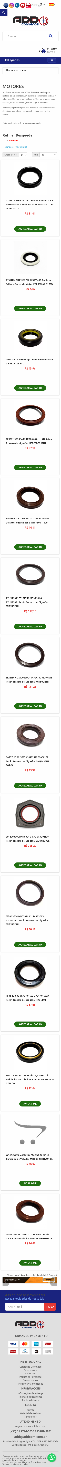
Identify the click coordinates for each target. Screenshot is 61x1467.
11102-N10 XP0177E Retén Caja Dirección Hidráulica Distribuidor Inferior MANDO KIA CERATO (30, 1079)
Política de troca (30, 1400)
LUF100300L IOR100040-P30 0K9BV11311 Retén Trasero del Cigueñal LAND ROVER (27, 839)
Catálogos (36, 5)
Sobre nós (30, 1373)
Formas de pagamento (30, 1396)
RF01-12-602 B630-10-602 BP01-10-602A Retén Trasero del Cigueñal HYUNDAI (27, 998)
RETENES (13, 140)
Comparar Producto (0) (16, 147)
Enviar (50, 1306)
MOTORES (21, 70)
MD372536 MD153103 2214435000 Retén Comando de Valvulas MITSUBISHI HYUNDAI (29, 1236)
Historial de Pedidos (30, 1413)
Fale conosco (30, 1370)
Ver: (36, 155)
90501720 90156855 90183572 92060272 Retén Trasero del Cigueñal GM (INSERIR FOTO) (27, 761)
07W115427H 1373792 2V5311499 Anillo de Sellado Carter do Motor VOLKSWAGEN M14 (30, 282)
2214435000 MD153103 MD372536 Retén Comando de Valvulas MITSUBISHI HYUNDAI (29, 1157)
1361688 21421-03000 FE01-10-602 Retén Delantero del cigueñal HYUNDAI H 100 (27, 521)
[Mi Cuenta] (42, 4)
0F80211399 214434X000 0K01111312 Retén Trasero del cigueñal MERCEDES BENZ (29, 441)
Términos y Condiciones (30, 1383)
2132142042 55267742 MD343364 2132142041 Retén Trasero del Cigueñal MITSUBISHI (27, 602)
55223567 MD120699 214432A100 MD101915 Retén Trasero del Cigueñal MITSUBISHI (29, 680)
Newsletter (30, 1416)
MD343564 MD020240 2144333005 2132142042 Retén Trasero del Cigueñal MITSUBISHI (27, 920)
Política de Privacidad (30, 1377)
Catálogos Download (30, 1366)
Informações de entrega (30, 1393)
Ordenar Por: (10, 155)
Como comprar (30, 1380)
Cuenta (30, 1410)
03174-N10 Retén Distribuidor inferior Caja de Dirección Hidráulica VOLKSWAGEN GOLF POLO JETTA (30, 205)
